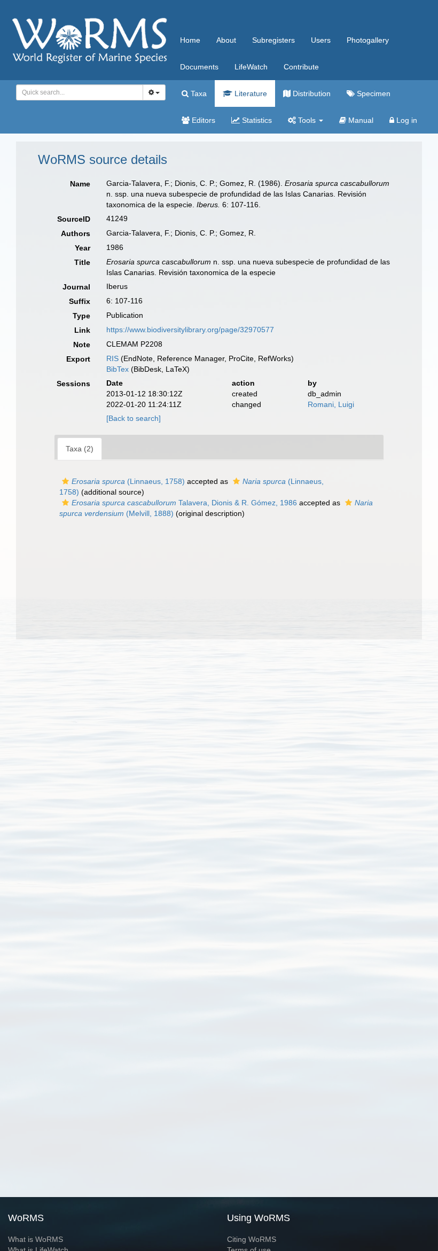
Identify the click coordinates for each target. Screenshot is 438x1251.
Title (82, 262)
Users (321, 40)
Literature (249, 93)
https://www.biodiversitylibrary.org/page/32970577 (190, 329)
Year (82, 248)
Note (81, 344)
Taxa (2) (79, 448)
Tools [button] (307, 120)
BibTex (117, 369)
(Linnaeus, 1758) (128, 481)
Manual (359, 120)
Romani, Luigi (331, 404)
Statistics (256, 120)
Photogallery (368, 40)
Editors (202, 120)
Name (80, 183)
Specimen (372, 93)
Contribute (301, 66)
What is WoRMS (35, 1239)
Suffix (79, 301)
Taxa (198, 93)
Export (78, 359)
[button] (65, 481)
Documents (199, 66)
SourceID (73, 219)
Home (190, 40)
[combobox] (79, 92)
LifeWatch (251, 66)
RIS (112, 358)
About (226, 40)
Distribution (311, 93)
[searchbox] (77, 92)
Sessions (73, 383)
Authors (75, 233)
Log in (405, 120)
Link (82, 330)
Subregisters (273, 40)
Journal (76, 287)
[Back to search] (133, 418)
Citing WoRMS (251, 1239)
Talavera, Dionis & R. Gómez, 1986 (184, 502)
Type (81, 315)
